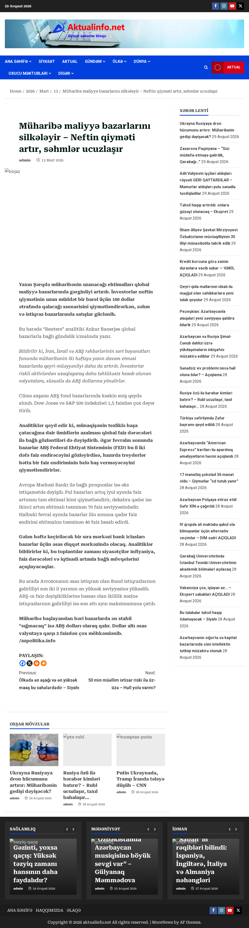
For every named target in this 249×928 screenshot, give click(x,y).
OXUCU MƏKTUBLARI (28, 73)
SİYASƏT (47, 61)
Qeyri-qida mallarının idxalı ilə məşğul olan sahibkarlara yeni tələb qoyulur (206, 293)
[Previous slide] (67, 829)
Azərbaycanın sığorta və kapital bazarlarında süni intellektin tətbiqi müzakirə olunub (208, 644)
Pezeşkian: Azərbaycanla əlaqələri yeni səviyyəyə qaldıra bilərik (207, 318)
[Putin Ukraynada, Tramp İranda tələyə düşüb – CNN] (140, 750)
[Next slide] (74, 829)
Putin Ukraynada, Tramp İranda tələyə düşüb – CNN (140, 779)
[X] (30, 663)
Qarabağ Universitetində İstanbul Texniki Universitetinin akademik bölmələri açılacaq (208, 563)
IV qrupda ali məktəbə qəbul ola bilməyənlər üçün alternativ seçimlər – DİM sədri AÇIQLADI (208, 531)
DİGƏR (64, 73)
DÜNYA (140, 61)
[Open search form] (206, 67)
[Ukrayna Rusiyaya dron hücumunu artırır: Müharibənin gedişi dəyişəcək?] (34, 750)
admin (25, 160)
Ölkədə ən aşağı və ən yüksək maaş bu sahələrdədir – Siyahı (49, 680)
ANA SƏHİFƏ (16, 61)
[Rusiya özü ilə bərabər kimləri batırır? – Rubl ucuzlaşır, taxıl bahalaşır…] (87, 750)
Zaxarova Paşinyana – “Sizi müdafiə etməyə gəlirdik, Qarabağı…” (204, 155)
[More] (44, 663)
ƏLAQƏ (74, 910)
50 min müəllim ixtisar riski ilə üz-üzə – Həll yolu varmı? (122, 680)
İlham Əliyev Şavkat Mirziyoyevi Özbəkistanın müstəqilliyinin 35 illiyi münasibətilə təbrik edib (209, 236)
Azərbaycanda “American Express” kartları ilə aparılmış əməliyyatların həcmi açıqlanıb (206, 449)
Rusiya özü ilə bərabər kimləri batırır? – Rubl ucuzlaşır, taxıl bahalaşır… (81, 785)
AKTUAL (70, 61)
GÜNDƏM (93, 61)
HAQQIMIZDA (49, 910)
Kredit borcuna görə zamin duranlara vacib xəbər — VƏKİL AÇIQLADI (207, 268)
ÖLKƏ (118, 61)
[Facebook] (22, 663)
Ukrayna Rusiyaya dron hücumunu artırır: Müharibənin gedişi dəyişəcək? (207, 130)
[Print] (37, 663)
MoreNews (162, 922)
